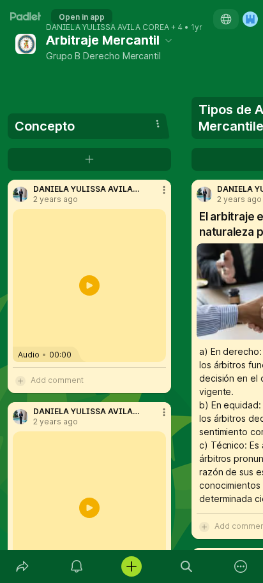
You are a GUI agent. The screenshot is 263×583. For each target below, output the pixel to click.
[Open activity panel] (77, 566)
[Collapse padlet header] (168, 40)
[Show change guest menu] (250, 19)
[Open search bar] (186, 566)
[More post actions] (155, 195)
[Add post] (131, 566)
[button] (89, 285)
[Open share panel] (22, 566)
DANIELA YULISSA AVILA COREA (107, 27)
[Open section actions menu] (158, 123)
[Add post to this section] (89, 159)
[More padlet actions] (240, 566)
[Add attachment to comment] (20, 380)
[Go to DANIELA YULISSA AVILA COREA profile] (20, 194)
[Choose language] (226, 19)
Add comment (57, 380)
